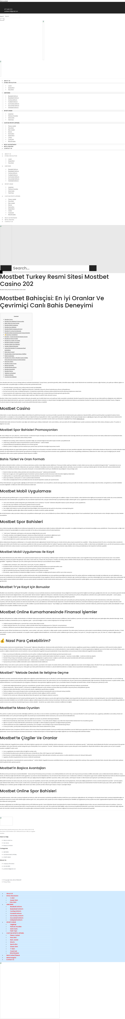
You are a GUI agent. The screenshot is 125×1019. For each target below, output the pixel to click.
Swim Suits (11, 117)
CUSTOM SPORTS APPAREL (11, 123)
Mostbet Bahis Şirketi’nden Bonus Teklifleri (15, 354)
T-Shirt (10, 137)
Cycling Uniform (12, 100)
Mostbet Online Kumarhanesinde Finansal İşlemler (17, 333)
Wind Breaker (12, 141)
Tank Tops (11, 119)
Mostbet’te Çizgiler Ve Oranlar (12, 340)
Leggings (10, 114)
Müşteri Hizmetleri (9, 365)
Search (2, 16)
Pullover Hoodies (13, 116)
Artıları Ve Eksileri (9, 375)
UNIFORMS (7, 93)
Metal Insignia (8, 146)
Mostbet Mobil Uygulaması (11, 325)
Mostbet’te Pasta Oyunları (11, 338)
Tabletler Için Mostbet (10, 373)
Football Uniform (13, 101)
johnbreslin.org (80, 419)
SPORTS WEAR (8, 111)
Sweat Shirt (11, 87)
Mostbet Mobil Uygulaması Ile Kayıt (13, 329)
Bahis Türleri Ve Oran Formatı (12, 323)
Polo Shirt (11, 89)
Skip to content (4, 1)
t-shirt (10, 85)
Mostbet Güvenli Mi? (10, 369)
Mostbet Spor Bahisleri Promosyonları (14, 321)
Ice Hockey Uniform (13, 103)
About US (7, 81)
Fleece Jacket (12, 126)
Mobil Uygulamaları (9, 356)
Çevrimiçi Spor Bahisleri (11, 377)
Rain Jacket (11, 130)
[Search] (2, 19)
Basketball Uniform (13, 98)
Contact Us (8, 148)
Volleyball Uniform (13, 107)
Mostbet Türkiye (9, 371)
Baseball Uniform (13, 96)
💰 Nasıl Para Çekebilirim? (11, 334)
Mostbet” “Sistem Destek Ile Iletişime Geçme (16, 336)
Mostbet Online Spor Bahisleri (12, 344)
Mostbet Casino (9, 319)
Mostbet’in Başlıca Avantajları (12, 342)
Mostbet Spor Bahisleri (10, 327)
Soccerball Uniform (13, 105)
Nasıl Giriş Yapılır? (9, 361)
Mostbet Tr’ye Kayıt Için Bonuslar (13, 331)
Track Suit (11, 139)
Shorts (10, 132)
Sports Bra (11, 133)
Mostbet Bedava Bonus (10, 367)
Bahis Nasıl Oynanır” (10, 352)
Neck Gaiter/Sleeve (10, 144)
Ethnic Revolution (10, 82)
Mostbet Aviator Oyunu (10, 363)
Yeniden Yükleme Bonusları (11, 346)
